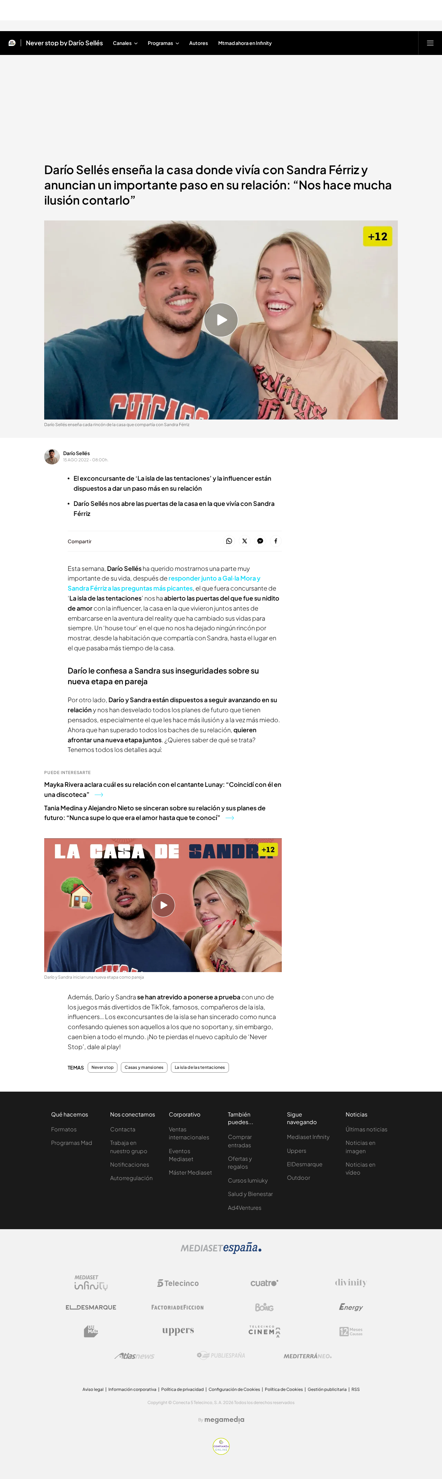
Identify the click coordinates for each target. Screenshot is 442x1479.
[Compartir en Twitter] (245, 541)
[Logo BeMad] (91, 1331)
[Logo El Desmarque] (91, 1307)
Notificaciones (129, 1164)
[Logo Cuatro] (264, 1283)
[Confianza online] (221, 1453)
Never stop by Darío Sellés (64, 43)
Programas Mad (71, 1142)
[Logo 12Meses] (351, 1331)
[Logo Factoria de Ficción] (178, 1307)
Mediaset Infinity (308, 1136)
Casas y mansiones (144, 1067)
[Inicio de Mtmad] (12, 42)
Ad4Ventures (244, 1207)
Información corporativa (132, 1389)
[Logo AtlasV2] (134, 1356)
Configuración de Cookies (234, 1389)
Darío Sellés (76, 453)
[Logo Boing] (264, 1307)
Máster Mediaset (190, 1172)
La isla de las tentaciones (200, 1067)
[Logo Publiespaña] (221, 1355)
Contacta (122, 1129)
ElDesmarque (305, 1164)
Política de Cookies (284, 1389)
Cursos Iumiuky (248, 1180)
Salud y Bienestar (250, 1193)
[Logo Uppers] (177, 1331)
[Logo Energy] (351, 1307)
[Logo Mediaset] (221, 1252)
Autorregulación (131, 1177)
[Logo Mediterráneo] (308, 1355)
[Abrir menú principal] (430, 42)
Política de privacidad (182, 1389)
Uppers (296, 1150)
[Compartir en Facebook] (276, 541)
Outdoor (298, 1177)
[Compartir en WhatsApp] (229, 541)
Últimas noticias (366, 1129)
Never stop (103, 1067)
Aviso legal (93, 1389)
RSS (356, 1389)
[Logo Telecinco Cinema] (264, 1331)
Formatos (64, 1129)
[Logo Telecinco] (178, 1283)
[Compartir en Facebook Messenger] (260, 541)
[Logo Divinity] (351, 1283)
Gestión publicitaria (327, 1389)
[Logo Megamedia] (224, 1420)
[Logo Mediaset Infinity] (91, 1283)
